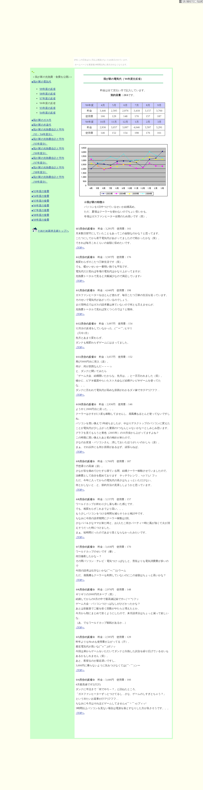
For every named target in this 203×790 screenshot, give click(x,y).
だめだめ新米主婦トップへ (53, 230)
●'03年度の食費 (40, 191)
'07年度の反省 (47, 98)
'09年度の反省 (47, 88)
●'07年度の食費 (40, 210)
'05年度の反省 (47, 107)
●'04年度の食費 (40, 195)
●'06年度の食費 (40, 205)
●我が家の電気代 (41, 81)
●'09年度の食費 (40, 219)
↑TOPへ (80, 247)
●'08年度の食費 (40, 214)
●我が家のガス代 (41, 120)
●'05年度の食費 (40, 200)
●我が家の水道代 (41, 124)
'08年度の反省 (47, 93)
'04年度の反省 (47, 112)
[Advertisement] (52, 297)
